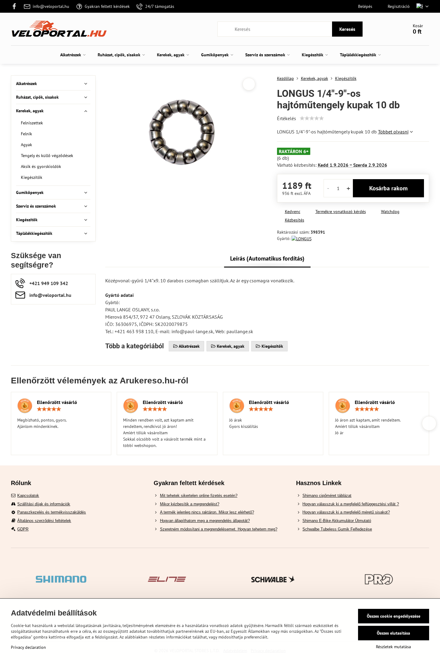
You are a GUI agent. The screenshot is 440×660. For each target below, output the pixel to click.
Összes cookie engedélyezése (393, 616)
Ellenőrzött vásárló (57, 402)
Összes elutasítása (393, 633)
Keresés (347, 29)
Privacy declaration (28, 647)
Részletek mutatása (393, 646)
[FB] (16, 6)
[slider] (312, 118)
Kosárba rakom (388, 188)
